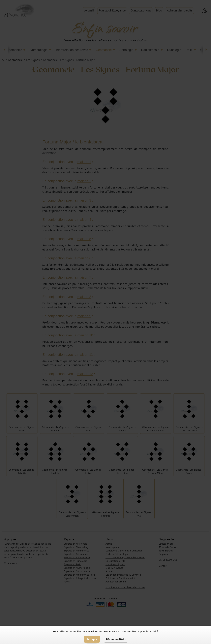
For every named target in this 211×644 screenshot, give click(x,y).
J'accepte (92, 639)
